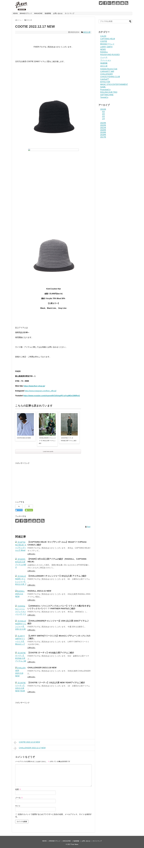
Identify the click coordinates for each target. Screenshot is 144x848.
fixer (88, 527)
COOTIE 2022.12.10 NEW (29, 742)
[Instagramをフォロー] (113, 3)
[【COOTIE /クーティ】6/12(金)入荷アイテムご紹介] (20, 657)
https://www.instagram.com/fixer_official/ (40, 391)
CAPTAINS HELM (107, 39)
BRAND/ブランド (26, 13)
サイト (18, 806)
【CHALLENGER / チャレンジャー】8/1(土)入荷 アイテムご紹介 (57, 576)
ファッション (105, 60)
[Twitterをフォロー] (101, 3)
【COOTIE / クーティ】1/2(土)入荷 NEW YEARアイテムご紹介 (56, 682)
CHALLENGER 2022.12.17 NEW (32, 748)
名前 (18, 789)
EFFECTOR (105, 82)
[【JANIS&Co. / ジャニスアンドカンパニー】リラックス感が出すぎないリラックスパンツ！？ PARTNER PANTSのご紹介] (20, 610)
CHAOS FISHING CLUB (110, 77)
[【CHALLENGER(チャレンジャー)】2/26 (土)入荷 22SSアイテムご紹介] (20, 625)
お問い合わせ (58, 13)
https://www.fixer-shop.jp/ (34, 386)
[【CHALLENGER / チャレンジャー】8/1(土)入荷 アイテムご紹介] (20, 580)
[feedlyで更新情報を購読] (122, 3)
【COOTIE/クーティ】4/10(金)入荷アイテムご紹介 (68, 439)
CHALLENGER (106, 74)
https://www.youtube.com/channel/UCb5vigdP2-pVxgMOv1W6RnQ (51, 396)
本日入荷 (86, 32)
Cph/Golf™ (104, 79)
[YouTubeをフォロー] (118, 3)
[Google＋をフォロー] (109, 3)
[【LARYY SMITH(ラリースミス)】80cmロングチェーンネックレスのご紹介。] (20, 640)
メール (19, 798)
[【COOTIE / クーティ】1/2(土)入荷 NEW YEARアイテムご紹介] (20, 687)
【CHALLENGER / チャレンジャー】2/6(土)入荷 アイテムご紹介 (47, 440)
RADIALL (104, 52)
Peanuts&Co (105, 90)
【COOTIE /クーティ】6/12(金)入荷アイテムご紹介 (51, 652)
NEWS (15, 13)
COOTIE (103, 41)
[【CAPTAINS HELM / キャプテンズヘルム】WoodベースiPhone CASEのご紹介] (20, 546)
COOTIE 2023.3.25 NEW (24, 438)
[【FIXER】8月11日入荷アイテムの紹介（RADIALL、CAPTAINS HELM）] (20, 563)
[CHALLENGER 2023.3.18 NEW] (20, 672)
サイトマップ (69, 13)
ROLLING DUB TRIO (108, 92)
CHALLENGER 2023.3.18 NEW (42, 667)
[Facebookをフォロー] (105, 3)
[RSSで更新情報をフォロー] (126, 3)
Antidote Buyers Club (108, 69)
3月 (103, 114)
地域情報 (48, 13)
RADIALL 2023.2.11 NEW (39, 591)
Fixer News (74, 844)
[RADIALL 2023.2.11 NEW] (20, 595)
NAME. (103, 87)
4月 (103, 112)
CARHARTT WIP (107, 71)
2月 (103, 116)
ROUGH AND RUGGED (110, 55)
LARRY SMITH (106, 47)
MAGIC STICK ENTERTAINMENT (114, 84)
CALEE (103, 36)
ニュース (103, 57)
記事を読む (31, 554)
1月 (103, 119)
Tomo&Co (104, 97)
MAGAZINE (38, 13)
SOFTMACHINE (107, 95)
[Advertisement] (34, 480)
